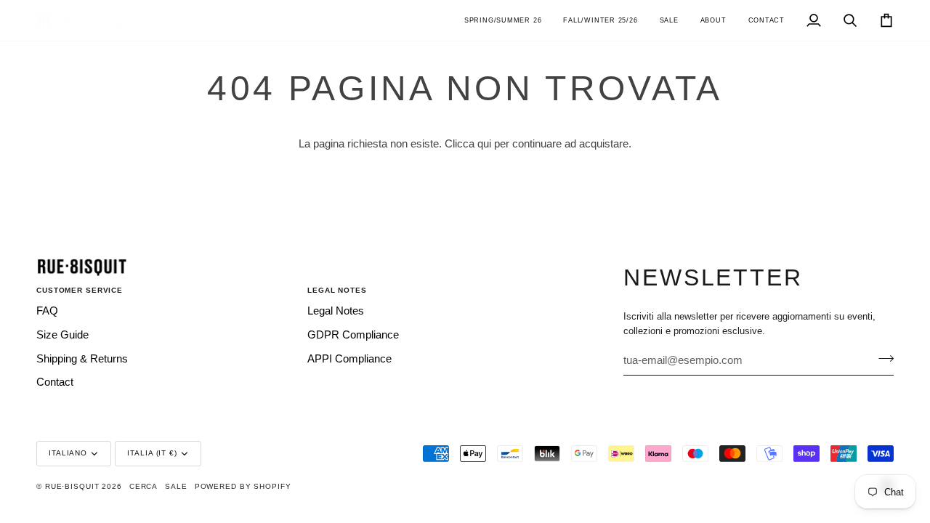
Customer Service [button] (79, 290)
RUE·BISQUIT (72, 486)
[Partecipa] (882, 358)
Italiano (68, 453)
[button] (502, 20)
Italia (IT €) (152, 453)
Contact (54, 382)
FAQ (47, 311)
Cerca (143, 486)
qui (484, 144)
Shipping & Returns (82, 359)
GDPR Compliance (353, 335)
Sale (176, 486)
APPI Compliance (349, 359)
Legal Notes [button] (337, 290)
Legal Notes (335, 311)
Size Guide (62, 335)
